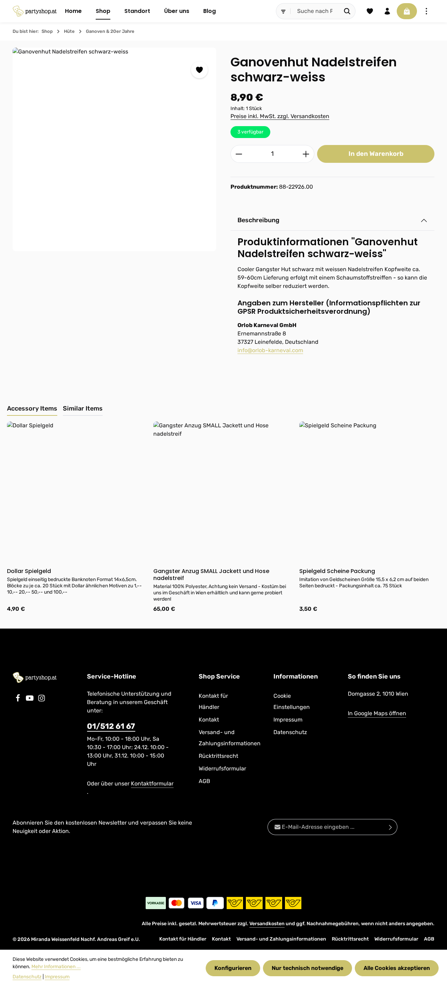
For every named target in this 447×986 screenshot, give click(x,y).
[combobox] (315, 11)
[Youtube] (30, 700)
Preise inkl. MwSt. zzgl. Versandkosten (279, 116)
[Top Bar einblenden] (426, 11)
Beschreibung (258, 220)
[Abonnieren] (390, 827)
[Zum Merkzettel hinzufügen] (199, 69)
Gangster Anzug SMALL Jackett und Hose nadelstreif (211, 575)
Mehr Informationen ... (56, 967)
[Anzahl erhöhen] (306, 154)
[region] (115, 149)
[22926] (114, 149)
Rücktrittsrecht (218, 756)
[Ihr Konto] (387, 11)
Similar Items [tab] (83, 408)
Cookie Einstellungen (291, 701)
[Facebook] (18, 700)
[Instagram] (41, 700)
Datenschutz (290, 732)
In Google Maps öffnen (377, 713)
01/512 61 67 (111, 726)
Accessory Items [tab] (32, 408)
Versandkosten (267, 924)
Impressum (287, 719)
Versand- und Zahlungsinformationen (230, 738)
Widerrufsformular (222, 768)
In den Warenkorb (376, 154)
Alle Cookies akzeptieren (397, 968)
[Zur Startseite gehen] (35, 11)
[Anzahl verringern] (238, 154)
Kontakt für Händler (213, 701)
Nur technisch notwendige (307, 968)
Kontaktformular (152, 783)
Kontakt (209, 719)
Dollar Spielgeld (29, 571)
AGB (204, 781)
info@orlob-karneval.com (270, 350)
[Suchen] (347, 11)
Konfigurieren (232, 968)
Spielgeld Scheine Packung (337, 571)
